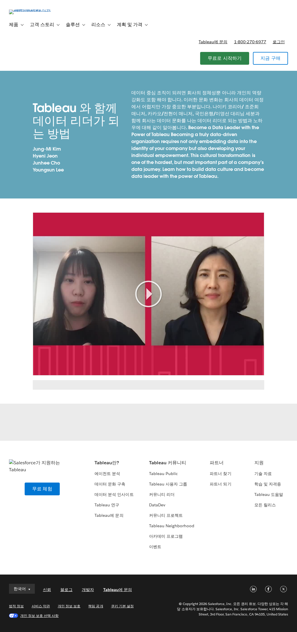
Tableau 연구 (107, 505)
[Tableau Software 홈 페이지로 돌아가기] (30, 9)
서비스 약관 (41, 606)
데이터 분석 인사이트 (114, 494)
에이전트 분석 (107, 473)
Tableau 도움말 (268, 494)
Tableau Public (163, 473)
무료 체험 (42, 489)
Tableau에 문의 (213, 41)
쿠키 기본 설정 (122, 606)
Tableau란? (107, 463)
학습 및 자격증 (267, 484)
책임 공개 (95, 606)
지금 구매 (270, 58)
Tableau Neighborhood (171, 525)
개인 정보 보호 (69, 606)
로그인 (279, 41)
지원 (259, 463)
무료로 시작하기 (225, 58)
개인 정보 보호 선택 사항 (39, 615)
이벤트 (155, 546)
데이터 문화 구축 (110, 484)
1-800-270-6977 (250, 41)
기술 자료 (263, 473)
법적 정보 (16, 606)
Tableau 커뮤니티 (167, 463)
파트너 (217, 463)
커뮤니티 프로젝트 (166, 515)
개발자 (88, 589)
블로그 (66, 589)
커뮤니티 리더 (162, 494)
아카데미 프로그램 (166, 536)
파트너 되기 (220, 484)
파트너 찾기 (220, 473)
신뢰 (47, 589)
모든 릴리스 (265, 505)
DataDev (157, 505)
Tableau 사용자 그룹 (168, 484)
